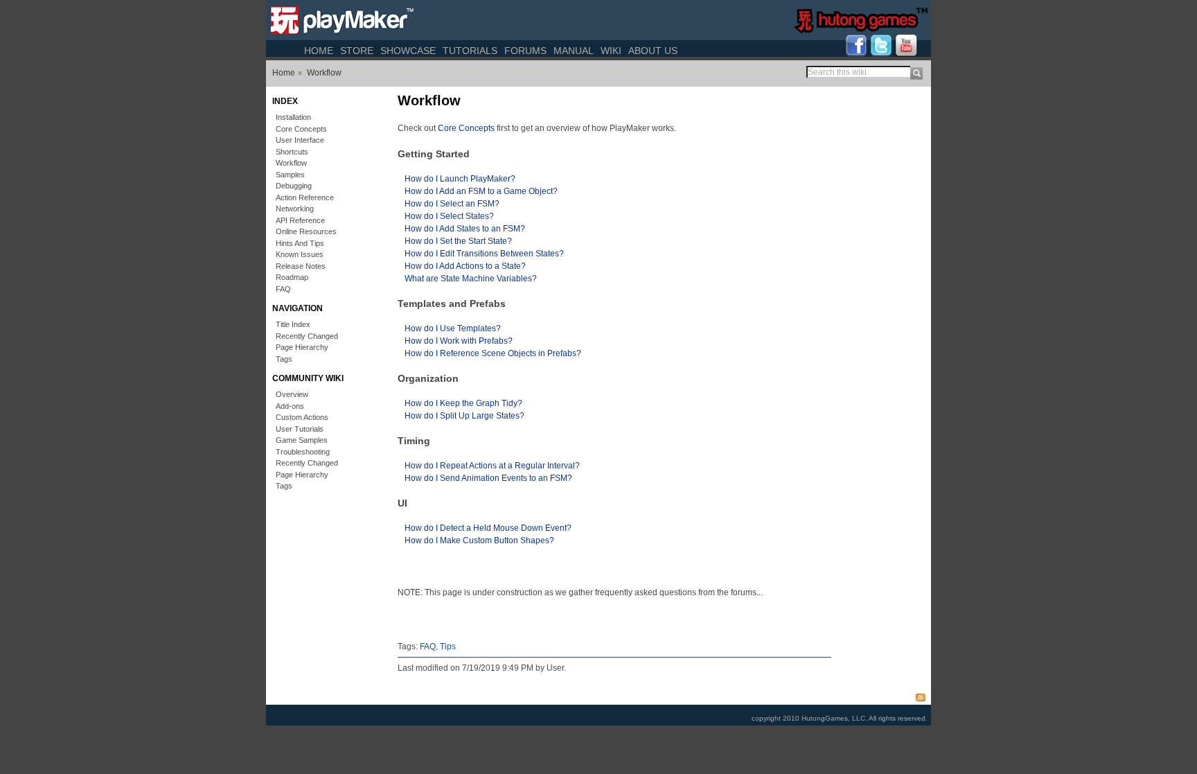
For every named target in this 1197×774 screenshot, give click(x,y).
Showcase (408, 50)
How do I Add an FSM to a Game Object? (481, 191)
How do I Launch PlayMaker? (460, 179)
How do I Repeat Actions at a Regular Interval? (492, 465)
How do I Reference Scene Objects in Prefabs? (493, 353)
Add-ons (290, 406)
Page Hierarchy (302, 347)
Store (356, 50)
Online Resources (306, 231)
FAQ (283, 289)
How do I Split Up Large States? (464, 416)
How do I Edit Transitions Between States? (484, 253)
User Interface (300, 140)
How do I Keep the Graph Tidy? (463, 403)
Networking (295, 208)
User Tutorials (299, 429)
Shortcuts (292, 152)
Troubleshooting (303, 452)
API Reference (300, 220)
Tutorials (470, 50)
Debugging (294, 186)
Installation (293, 117)
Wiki (611, 50)
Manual (573, 50)
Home (318, 50)
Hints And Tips (300, 243)
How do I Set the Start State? (458, 241)
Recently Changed (307, 336)
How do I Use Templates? (453, 328)
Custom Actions (302, 417)
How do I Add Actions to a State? (465, 266)
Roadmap (292, 277)
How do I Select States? (449, 216)
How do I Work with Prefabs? (459, 341)
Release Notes (301, 266)
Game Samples (302, 440)
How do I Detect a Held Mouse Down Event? (488, 528)
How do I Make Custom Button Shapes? (479, 540)
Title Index (293, 324)
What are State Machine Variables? (471, 278)
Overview (292, 394)
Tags (284, 359)
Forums (525, 50)
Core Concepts (301, 129)
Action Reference (305, 197)
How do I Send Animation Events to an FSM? (488, 478)
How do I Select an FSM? (452, 204)
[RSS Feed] (924, 696)
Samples (290, 174)
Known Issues (299, 254)
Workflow (324, 73)
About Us (652, 50)
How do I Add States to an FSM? (465, 229)
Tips (448, 646)
